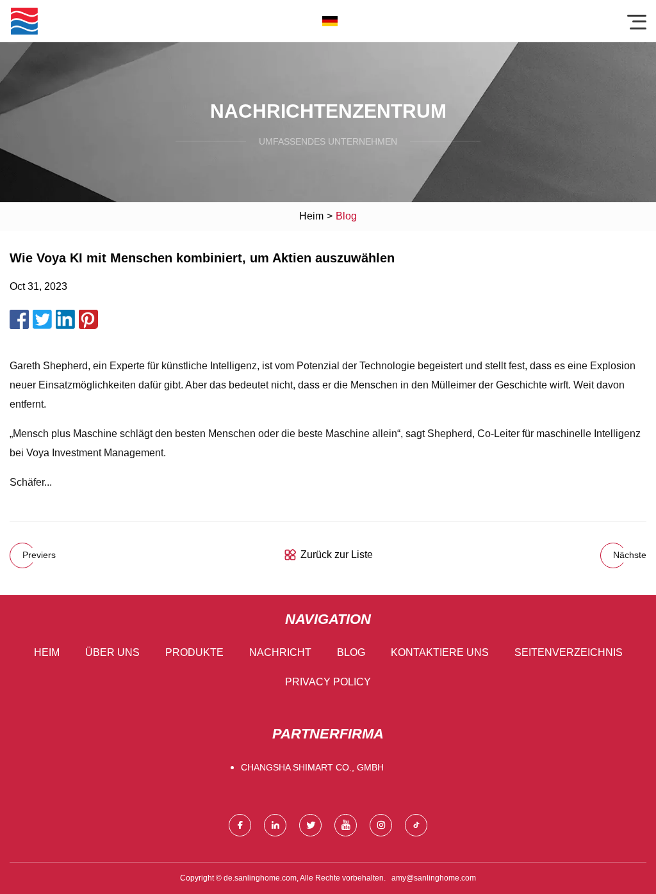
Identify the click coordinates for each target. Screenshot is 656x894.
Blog (351, 652)
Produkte (194, 652)
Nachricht (280, 652)
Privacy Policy (328, 681)
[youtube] (345, 825)
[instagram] (381, 825)
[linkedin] (275, 825)
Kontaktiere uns (440, 652)
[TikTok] (416, 825)
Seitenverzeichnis (568, 652)
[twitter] (310, 825)
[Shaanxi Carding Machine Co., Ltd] (24, 21)
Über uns (112, 652)
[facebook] (240, 825)
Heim (311, 216)
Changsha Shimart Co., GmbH (312, 767)
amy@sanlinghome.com (433, 878)
